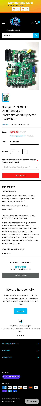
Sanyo (5, 124)
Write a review (21, 275)
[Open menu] (3, 23)
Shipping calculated (17, 136)
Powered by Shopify (8, 401)
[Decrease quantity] (12, 151)
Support (20, 311)
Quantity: (5, 151)
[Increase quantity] (25, 151)
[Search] (36, 35)
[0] (36, 22)
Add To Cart (20, 175)
